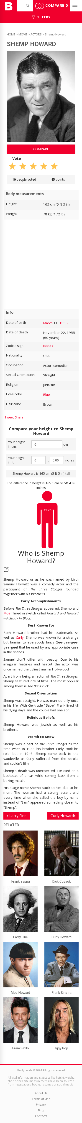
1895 (63, 323)
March (48, 323)
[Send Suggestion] (6, 569)
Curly (20, 637)
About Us (41, 1093)
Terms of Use (41, 1099)
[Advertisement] (41, 264)
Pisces (48, 346)
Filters (42, 17)
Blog (41, 1110)
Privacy (41, 1104)
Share (19, 417)
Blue (46, 394)
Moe (6, 613)
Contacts (41, 1116)
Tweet (9, 417)
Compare (56, 5)
